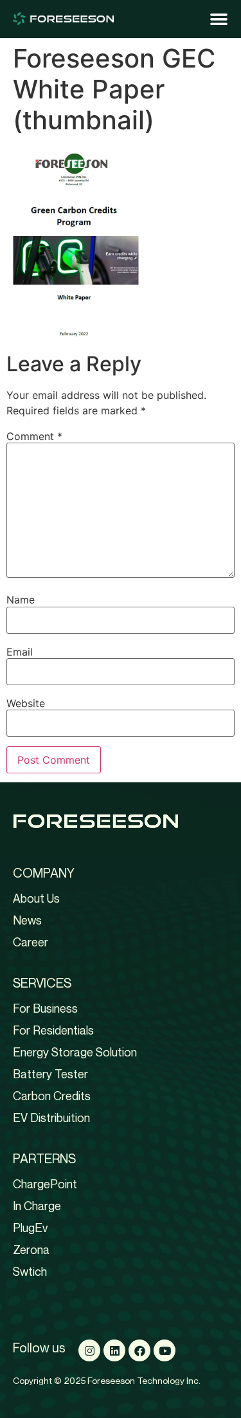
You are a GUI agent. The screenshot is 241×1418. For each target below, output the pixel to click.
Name (20, 599)
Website (25, 703)
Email (19, 652)
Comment (34, 436)
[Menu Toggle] (219, 19)
